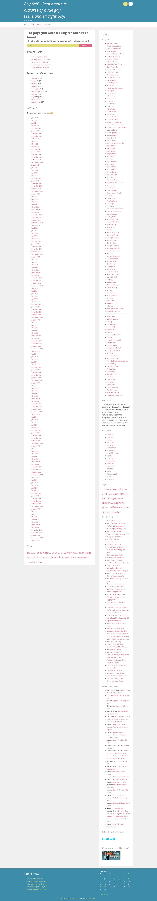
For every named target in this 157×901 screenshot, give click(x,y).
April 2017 (34, 393)
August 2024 (35, 165)
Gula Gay (110, 280)
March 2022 (35, 239)
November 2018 (36, 344)
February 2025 (36, 149)
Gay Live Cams (111, 243)
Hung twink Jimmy (119, 732)
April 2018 (34, 362)
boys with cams (112, 450)
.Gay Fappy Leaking (113, 57)
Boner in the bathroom (121, 777)
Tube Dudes (111, 379)
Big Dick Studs (111, 146)
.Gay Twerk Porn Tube (114, 64)
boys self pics (36, 86)
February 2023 (36, 210)
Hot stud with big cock (114, 568)
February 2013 (36, 525)
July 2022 (34, 228)
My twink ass (111, 542)
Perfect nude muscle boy (39, 62)
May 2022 (34, 233)
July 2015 (34, 449)
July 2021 (34, 260)
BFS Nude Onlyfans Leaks (115, 143)
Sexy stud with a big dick (115, 671)
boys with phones (37, 92)
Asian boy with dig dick (114, 722)
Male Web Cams (112, 303)
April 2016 (34, 425)
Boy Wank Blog (112, 180)
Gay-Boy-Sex (111, 264)
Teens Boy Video (112, 356)
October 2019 (36, 315)
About (39, 24)
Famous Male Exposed (114, 211)
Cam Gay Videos (112, 190)
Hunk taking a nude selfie (115, 576)
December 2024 (36, 155)
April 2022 (34, 236)
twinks (33, 84)
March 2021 (35, 270)
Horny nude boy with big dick (117, 631)
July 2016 (34, 417)
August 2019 (35, 320)
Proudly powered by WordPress (69, 898)
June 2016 (34, 420)
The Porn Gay (111, 364)
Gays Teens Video (113, 274)
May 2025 (34, 144)
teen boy (37, 562)
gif (77, 553)
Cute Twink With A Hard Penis (117, 647)
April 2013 (34, 519)
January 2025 (35, 152)
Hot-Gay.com (111, 282)
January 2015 (35, 464)
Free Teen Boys (112, 225)
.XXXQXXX (110, 85)
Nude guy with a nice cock (40, 67)
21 (124, 884)
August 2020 (35, 288)
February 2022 (36, 241)
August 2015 (35, 446)
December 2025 (36, 133)
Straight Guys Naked (114, 348)
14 (124, 882)
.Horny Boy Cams (112, 72)
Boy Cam (110, 159)
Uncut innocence (112, 390)
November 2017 (36, 375)
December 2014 (36, 467)
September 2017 (37, 380)
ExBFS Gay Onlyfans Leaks (115, 209)
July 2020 (34, 291)
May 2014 (34, 485)
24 (105, 887)
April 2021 (34, 267)
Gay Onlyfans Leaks (113, 248)
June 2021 (34, 262)
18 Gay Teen (111, 101)
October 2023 (36, 189)
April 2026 (34, 123)
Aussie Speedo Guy (113, 133)
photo (61, 557)
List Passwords (112, 295)
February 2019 (36, 336)
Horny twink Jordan (119, 724)
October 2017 (36, 378)
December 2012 (36, 530)
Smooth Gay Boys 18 (114, 340)
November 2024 (36, 157)
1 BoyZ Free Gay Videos (115, 88)
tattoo (29, 562)
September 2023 (37, 191)
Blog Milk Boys (111, 151)
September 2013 (37, 506)
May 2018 (34, 359)
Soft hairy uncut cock (114, 544)
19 (114, 884)
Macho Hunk (111, 301)
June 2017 (34, 388)
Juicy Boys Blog (112, 288)
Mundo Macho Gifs (113, 311)
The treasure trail (113, 366)
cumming (60, 553)
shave (78, 557)
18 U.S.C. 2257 (29, 24)
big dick (34, 99)
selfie (72, 557)
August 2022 (35, 225)
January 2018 (35, 370)
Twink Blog (110, 382)
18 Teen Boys (111, 104)
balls (34, 553)
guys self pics (35, 102)
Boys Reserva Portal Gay (115, 183)
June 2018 (34, 357)
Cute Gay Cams (112, 201)
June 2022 (34, 231)
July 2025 (34, 141)
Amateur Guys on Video (115, 125)
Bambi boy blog (112, 135)
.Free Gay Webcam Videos (115, 54)
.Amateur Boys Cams (114, 46)
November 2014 (36, 470)
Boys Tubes (110, 185)
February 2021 (36, 273)
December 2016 (36, 404)
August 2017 (35, 383)
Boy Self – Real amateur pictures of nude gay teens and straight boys (45, 10)
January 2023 (35, 212)
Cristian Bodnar (92, 898)
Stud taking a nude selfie (115, 587)
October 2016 (36, 409)
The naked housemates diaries (117, 361)
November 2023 (36, 186)
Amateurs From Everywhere (116, 127)
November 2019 (36, 312)
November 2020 (36, 281)
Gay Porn (110, 253)
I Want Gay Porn (112, 285)
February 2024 (36, 178)
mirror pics (35, 89)
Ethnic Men (110, 206)
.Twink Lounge (111, 80)
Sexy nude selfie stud (114, 565)
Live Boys (110, 298)
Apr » (106, 894)
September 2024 (37, 162)
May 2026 (34, 120)
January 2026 (35, 131)
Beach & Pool (111, 138)
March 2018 (35, 365)
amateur (34, 78)
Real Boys (110, 332)
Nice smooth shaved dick (115, 673)
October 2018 (36, 346)
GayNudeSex (111, 267)
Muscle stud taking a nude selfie (117, 563)
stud (87, 557)
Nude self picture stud (39, 57)
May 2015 (34, 454)
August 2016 (35, 414)
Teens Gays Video (113, 359)
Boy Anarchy (111, 156)
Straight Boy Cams (113, 345)
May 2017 (34, 391)
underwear (110, 479)
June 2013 (34, 514)
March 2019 (35, 333)
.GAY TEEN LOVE (112, 62)
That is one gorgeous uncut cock (118, 534)
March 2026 (35, 126)
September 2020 (37, 286)
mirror (39, 557)
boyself (33, 81)
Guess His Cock (112, 277)
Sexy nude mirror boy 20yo (116, 615)
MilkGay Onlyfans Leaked (115, 309)
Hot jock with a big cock (115, 573)
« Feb (101, 894)
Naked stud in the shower (115, 558)
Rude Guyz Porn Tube (114, 335)
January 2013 (35, 527)
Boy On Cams (111, 172)
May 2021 (34, 265)
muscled (46, 558)
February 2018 (36, 367)
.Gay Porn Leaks (112, 59)
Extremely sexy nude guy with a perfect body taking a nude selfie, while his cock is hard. (118, 610)
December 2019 (36, 309)
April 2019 (34, 330)
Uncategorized (112, 474)
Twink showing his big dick (116, 602)
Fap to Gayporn (112, 214)
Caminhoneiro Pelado (114, 193)
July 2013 (34, 512)
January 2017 (35, 401)
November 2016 (36, 407)
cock (54, 552)
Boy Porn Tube (112, 175)
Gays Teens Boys (112, 272)
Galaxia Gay (111, 227)
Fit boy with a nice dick (114, 537)
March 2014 (35, 491)
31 (105, 890)
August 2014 (35, 477)
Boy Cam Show (112, 162)
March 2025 (35, 147)
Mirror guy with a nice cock (40, 60)
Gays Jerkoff (111, 269)
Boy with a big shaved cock (116, 594)
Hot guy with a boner (114, 650)
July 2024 (34, 168)
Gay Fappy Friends (113, 238)
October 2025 (36, 139)
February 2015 (36, 462)
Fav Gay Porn (111, 217)
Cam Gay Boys (111, 188)
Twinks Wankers (112, 387)
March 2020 (35, 302)
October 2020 (36, 283)
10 (105, 882)
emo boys (110, 458)
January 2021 (35, 275)
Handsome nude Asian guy (116, 584)
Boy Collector (111, 167)
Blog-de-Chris (111, 154)
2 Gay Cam (110, 106)
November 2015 (36, 438)
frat (75, 553)
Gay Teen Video (112, 261)
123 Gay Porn (111, 96)
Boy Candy (110, 164)
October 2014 (36, 472)
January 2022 (35, 244)
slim (83, 557)
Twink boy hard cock (114, 605)
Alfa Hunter (110, 114)
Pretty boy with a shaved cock (117, 547)
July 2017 (34, 386)
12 (114, 882)
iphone (82, 552)
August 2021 (35, 257)
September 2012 (37, 538)
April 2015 (34, 456)
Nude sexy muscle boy (114, 560)
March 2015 (35, 459)
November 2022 (36, 218)
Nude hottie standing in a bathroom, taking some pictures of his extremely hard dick (118, 654)
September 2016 (37, 412)
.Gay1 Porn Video (112, 67)
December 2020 (36, 278)
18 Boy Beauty (111, 99)
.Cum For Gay (111, 51)
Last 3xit (109, 290)
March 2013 (35, 522)
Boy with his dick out (120, 779)
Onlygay (109, 322)
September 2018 (37, 349)
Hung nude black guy (114, 642)
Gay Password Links (113, 251)
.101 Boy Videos (112, 43)
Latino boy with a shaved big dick (118, 618)
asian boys (110, 437)
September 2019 (37, 317)
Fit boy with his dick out (115, 681)
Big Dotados (111, 148)
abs (28, 552)
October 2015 (36, 441)
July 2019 (34, 323)
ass (32, 553)
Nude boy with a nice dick (115, 628)
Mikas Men (110, 306)
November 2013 (36, 501)
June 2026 (34, 118)
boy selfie (34, 97)
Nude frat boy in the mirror (116, 589)
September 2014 (37, 475)
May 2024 (34, 170)
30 (100, 890)
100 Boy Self (111, 91)
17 (105, 884)
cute (66, 552)
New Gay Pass (111, 316)
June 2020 (34, 294)
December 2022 (36, 215)
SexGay (109, 337)
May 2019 (34, 328)
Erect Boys (110, 204)
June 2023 (34, 199)
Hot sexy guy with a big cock (41, 65)
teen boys (34, 94)
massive (31, 557)
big (46, 552)
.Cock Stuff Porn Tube (114, 49)
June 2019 (34, 325)
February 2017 (36, 399)
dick (71, 552)
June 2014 (34, 483)
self (67, 557)
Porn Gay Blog (111, 327)
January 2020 (35, 307)
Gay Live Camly (112, 240)
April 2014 (34, 488)
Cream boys (111, 198)
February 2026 (36, 128)
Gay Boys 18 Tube (113, 232)
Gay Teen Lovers (112, 259)
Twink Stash (111, 385)
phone (53, 557)
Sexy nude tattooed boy (115, 644)
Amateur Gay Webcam (114, 122)
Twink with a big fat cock (115, 678)
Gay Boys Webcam (113, 235)
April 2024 (34, 173)
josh (108, 695)
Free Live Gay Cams (113, 222)
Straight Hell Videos (113, 351)
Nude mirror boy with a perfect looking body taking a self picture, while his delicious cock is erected (118, 636)
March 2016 (35, 428)
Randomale (110, 330)
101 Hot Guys (111, 93)
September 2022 (37, 223)
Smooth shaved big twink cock (117, 676)
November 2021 (36, 249)
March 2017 (35, 396)
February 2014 (36, 493)
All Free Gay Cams (113, 117)
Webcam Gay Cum (113, 393)
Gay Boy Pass (111, 230)
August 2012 (35, 540)
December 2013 (36, 498)
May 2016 (34, 422)
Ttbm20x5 (110, 377)
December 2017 (36, 372)
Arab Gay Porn (112, 130)
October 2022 (36, 220)
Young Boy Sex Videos (114, 395)
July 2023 (34, 196)
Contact (47, 24)
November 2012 (36, 533)
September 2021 (37, 254)
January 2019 (35, 338)
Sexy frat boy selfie (119, 782)
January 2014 (35, 496)
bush (50, 553)
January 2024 (35, 181)
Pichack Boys (111, 324)
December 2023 (36, 183)
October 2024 (36, 160)
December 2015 (36, 435)
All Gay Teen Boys (112, 120)
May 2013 (34, 517)
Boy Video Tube (112, 177)
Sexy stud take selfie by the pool (117, 571)
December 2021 (36, 246)
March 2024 (35, 176)
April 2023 (34, 204)
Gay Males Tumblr (113, 246)
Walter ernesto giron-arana (116, 719)
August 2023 (35, 194)
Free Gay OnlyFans (113, 219)
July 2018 (34, 354)
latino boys (110, 464)
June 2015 (34, 451)
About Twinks (111, 112)
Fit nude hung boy (113, 539)
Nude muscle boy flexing (115, 555)
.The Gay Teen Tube (113, 77)
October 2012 (36, 535)
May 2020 (34, 296)
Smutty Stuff (111, 343)
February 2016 (36, 430)
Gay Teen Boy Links (113, 256)
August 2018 (35, 351)
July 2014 (34, 480)
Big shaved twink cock (114, 621)
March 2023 (35, 207)
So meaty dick (118, 808)
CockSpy (109, 196)
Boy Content (111, 169)
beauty (41, 552)
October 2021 (36, 252)
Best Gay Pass (111, 140)
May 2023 (34, 202)
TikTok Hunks (111, 372)
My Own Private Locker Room (117, 314)
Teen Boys (110, 353)
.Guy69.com (111, 70)
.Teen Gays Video (112, 75)
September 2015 (37, 443)
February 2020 (36, 304)
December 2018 (36, 341)
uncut (109, 477)
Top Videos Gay (112, 374)
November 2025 (36, 136)
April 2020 (34, 299)
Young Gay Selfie (119, 795)
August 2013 (35, 509)
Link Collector (111, 293)
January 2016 (35, 433)
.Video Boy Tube (112, 83)
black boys (110, 442)
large (88, 552)
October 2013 (36, 504)
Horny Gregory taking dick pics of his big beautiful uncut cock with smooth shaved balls (118, 813)
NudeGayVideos (112, 319)
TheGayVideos (111, 369)
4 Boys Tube (111, 109)
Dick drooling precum (114, 592)
